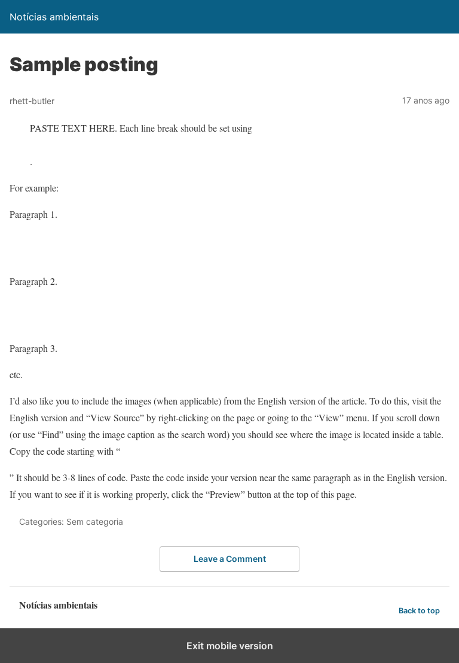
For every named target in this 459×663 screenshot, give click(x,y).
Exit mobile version (229, 646)
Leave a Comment (230, 558)
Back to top (419, 610)
